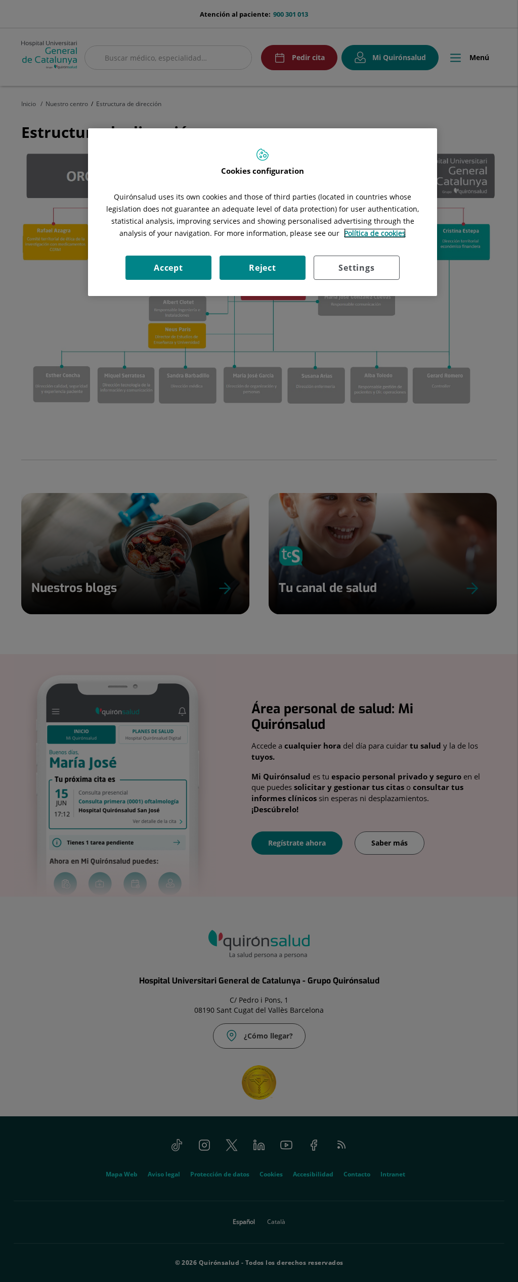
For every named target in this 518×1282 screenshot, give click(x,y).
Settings (356, 267)
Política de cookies (375, 233)
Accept (168, 267)
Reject (262, 267)
